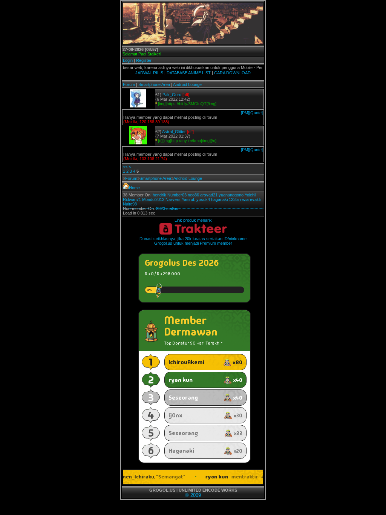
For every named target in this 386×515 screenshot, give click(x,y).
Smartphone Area (154, 84)
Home (134, 187)
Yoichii (250, 195)
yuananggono (231, 195)
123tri (234, 199)
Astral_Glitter (174, 131)
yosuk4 (203, 199)
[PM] (245, 112)
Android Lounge (187, 84)
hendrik (159, 195)
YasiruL (188, 199)
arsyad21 (209, 195)
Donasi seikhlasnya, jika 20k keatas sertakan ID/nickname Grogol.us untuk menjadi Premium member (193, 240)
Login (128, 60)
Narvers (173, 199)
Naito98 (130, 204)
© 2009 (193, 495)
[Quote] (256, 112)
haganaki (219, 199)
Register (144, 60)
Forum (129, 84)
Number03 (177, 195)
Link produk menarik (193, 220)
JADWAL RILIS (149, 73)
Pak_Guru (171, 94)
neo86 (193, 195)
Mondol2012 (153, 199)
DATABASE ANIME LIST (189, 73)
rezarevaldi (250, 199)
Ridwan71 (132, 199)
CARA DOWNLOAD (232, 73)
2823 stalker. (167, 208)
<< (125, 166)
